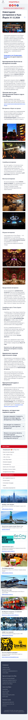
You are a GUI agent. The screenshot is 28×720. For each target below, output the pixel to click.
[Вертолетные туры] (14, 581)
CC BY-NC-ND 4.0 (21, 711)
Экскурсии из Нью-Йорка (8, 471)
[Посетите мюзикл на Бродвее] (14, 644)
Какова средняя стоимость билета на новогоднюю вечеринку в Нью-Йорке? (13, 418)
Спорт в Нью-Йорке (6, 687)
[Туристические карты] (14, 538)
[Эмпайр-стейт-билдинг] (14, 496)
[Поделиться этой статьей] (24, 17)
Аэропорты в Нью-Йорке (7, 683)
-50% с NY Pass (6, 457)
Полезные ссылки (6, 699)
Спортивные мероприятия (9, 487)
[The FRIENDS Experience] (14, 560)
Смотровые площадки (8, 483)
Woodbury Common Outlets (9, 469)
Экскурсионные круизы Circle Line (9, 682)
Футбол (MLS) (5, 696)
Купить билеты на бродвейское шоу (10, 657)
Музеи (4, 485)
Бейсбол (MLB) (5, 693)
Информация (5, 665)
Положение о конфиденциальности (9, 671)
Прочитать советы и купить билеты (10, 615)
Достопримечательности (9, 478)
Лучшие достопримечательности (9, 680)
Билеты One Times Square (9, 466)
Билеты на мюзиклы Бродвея (8, 678)
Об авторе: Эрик (5, 667)
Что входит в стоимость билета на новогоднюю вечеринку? (12, 426)
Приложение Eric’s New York (8, 702)
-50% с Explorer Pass (7, 454)
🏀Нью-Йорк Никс (11, 449)
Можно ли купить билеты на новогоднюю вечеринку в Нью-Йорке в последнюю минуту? (13, 435)
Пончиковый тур (7, 464)
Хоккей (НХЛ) (5, 689)
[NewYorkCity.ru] (14, 2)
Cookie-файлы (5, 672)
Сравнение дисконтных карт (8, 704)
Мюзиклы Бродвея (7, 462)
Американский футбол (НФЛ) (8, 694)
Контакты (4, 705)
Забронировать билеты (7, 509)
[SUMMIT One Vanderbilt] (14, 623)
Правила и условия (6, 669)
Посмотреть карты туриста (8, 551)
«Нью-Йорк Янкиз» (7, 459)
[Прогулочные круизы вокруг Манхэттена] (14, 517)
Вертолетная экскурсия (8, 452)
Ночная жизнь (6, 480)
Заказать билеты (6, 529)
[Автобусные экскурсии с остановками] (14, 603)
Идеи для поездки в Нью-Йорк (9, 676)
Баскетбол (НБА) (5, 691)
